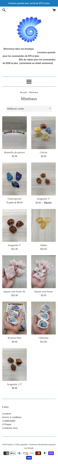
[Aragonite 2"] (14, 225)
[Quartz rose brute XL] (14, 271)
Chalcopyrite (14, 198)
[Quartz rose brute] (43, 271)
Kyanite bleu (14, 337)
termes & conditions (12, 417)
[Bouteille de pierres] (14, 132)
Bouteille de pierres (14, 152)
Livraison (6, 413)
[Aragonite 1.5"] (14, 364)
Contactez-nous (10, 428)
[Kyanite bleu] (14, 318)
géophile (24, 445)
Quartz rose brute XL (14, 291)
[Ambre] (43, 225)
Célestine (43, 337)
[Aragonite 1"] (43, 179)
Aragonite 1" (43, 198)
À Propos (6, 424)
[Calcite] (43, 132)
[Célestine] (43, 318)
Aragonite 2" (14, 245)
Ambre (43, 245)
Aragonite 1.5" (14, 384)
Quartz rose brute (43, 291)
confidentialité (8, 420)
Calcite (43, 152)
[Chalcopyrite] (14, 179)
